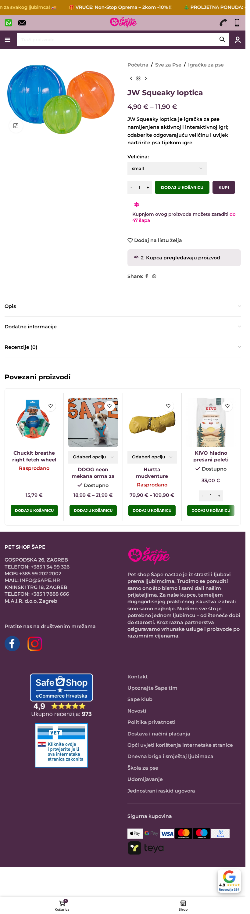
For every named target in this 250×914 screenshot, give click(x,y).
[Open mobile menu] (8, 40)
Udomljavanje (145, 779)
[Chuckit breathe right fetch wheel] (34, 422)
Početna (137, 65)
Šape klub (139, 699)
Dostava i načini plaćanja (158, 734)
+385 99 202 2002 (40, 573)
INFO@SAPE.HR (40, 580)
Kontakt (137, 677)
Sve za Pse (168, 65)
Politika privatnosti (151, 722)
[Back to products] (138, 78)
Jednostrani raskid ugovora (161, 791)
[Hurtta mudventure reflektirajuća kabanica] (152, 422)
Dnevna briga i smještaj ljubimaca (170, 756)
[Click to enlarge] (16, 126)
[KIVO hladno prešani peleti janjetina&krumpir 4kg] (211, 422)
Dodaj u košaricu (182, 187)
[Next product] (145, 78)
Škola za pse (142, 768)
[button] (210, 510)
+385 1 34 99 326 (50, 567)
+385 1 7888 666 (50, 594)
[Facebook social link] (147, 276)
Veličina (137, 157)
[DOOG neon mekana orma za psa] (93, 422)
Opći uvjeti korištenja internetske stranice (180, 745)
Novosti (136, 711)
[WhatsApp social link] (154, 276)
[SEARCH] (222, 39)
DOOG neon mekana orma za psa (93, 476)
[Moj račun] (238, 40)
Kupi (224, 187)
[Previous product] (131, 78)
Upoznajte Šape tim (152, 688)
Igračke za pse (206, 65)
